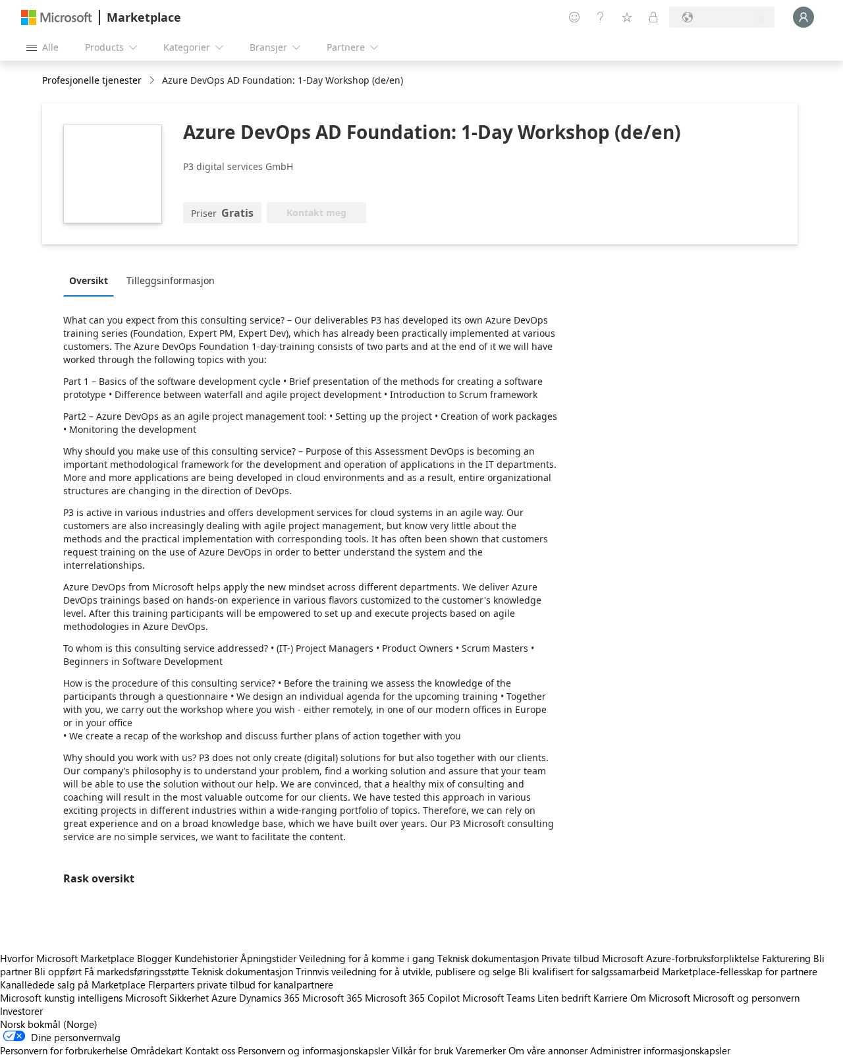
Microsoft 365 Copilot (412, 997)
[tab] (92, 280)
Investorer (21, 1010)
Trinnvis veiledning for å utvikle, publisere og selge (406, 971)
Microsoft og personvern (746, 997)
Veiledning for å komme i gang (367, 958)
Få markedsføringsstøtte (136, 971)
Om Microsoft (660, 997)
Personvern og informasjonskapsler (313, 1050)
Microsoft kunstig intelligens (61, 997)
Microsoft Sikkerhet (167, 997)
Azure (223, 997)
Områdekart (156, 1050)
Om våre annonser (547, 1050)
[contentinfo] (153, 81)
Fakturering (786, 958)
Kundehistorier (206, 958)
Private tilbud (570, 958)
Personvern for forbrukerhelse (64, 1050)
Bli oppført (58, 971)
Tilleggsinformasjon (170, 280)
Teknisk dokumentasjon (488, 958)
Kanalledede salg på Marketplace (73, 984)
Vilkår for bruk (422, 1050)
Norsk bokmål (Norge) (48, 1024)
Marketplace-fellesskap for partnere (739, 971)
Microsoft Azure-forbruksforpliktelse (682, 958)
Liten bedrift (564, 997)
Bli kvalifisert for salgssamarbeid (588, 971)
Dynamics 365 (269, 997)
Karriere (610, 997)
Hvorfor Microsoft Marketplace (67, 958)
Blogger (154, 958)
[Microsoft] (56, 17)
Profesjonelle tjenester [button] (92, 80)
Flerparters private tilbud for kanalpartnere (240, 984)
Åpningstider (268, 958)
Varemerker (481, 1050)
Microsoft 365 (332, 997)
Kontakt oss (210, 1050)
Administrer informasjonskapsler (660, 1050)
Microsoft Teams (498, 997)
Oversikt (88, 280)
